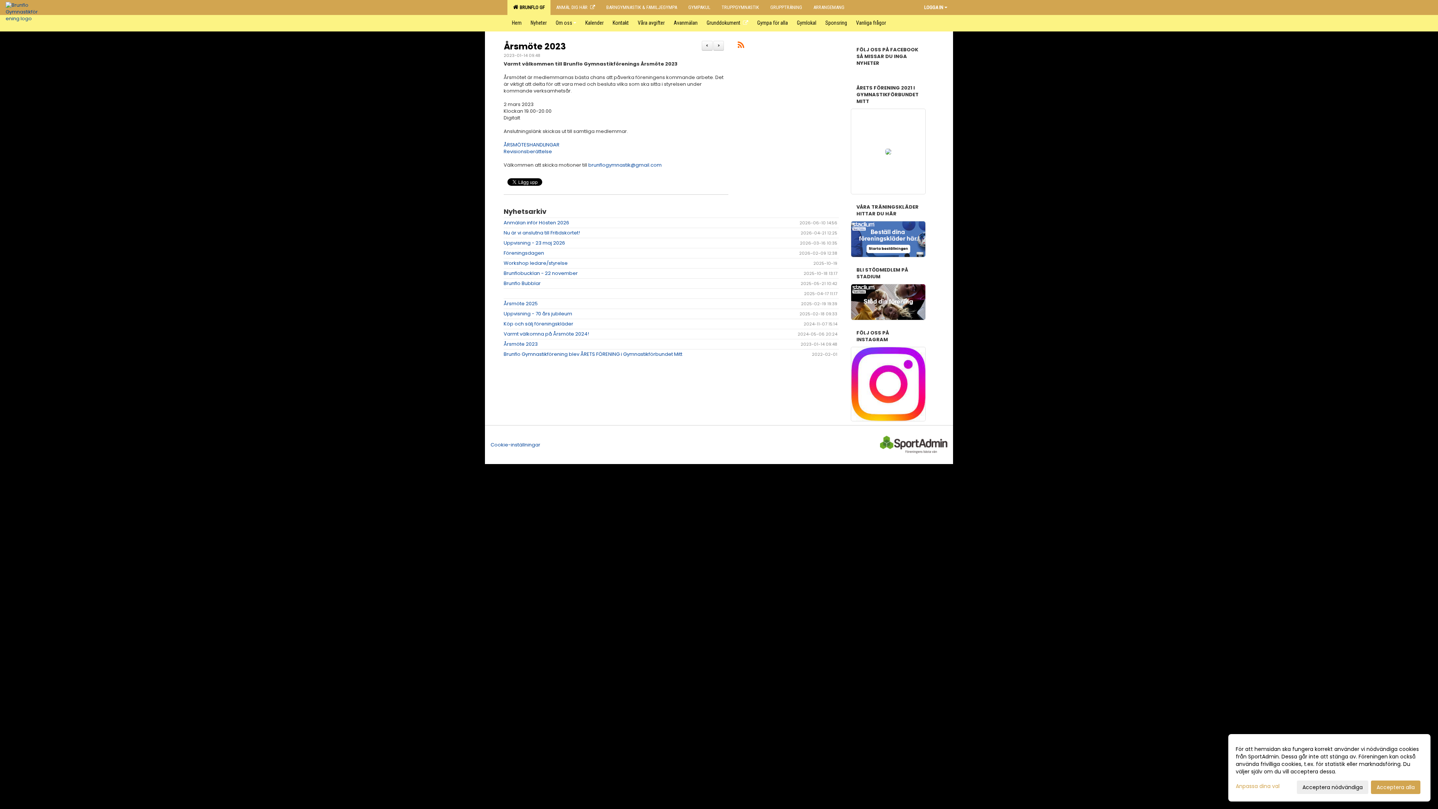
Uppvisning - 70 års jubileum (538, 313)
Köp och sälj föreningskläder (538, 323)
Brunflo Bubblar (522, 283)
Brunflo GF (531, 7)
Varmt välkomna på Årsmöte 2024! (546, 333)
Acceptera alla (1396, 787)
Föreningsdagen (524, 253)
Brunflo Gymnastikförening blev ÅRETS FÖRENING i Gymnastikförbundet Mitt (593, 354)
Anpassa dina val (1258, 786)
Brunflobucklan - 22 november (541, 273)
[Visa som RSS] (741, 46)
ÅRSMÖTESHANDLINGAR (531, 144)
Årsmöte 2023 (535, 46)
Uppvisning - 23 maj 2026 (534, 242)
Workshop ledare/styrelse (536, 263)
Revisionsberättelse (528, 151)
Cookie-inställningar (515, 444)
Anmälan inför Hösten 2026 (536, 222)
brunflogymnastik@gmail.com (625, 165)
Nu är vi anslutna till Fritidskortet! (542, 232)
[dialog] (1329, 768)
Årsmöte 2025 (521, 303)
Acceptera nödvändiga (1332, 787)
